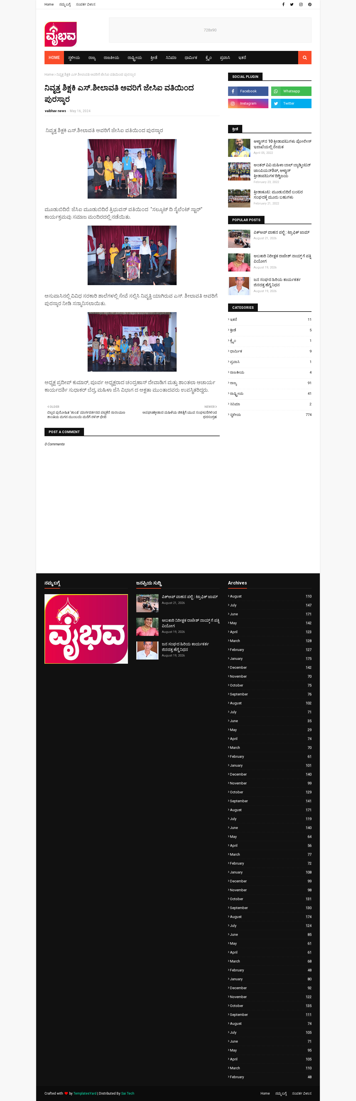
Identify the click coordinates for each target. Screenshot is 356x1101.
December (271, 667)
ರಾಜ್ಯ (271, 383)
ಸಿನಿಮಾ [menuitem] (171, 57)
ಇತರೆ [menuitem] (242, 57)
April (271, 632)
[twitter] (292, 4)
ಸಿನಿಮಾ (271, 404)
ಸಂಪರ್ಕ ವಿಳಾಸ (85, 4)
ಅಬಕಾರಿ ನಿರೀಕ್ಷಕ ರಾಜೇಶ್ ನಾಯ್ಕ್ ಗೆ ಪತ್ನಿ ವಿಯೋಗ (282, 259)
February (271, 650)
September (271, 694)
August (271, 596)
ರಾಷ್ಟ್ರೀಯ (271, 393)
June (271, 614)
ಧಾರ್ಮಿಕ (271, 351)
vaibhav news (55, 111)
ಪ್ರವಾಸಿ (271, 362)
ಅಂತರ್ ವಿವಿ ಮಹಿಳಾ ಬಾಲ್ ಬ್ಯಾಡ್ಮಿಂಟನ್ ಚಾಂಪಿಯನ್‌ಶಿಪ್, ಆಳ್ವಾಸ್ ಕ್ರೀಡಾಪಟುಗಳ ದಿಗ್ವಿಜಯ (282, 170)
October (271, 685)
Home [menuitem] (54, 57)
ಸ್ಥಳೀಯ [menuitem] (74, 57)
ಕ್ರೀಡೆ (271, 330)
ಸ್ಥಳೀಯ (271, 415)
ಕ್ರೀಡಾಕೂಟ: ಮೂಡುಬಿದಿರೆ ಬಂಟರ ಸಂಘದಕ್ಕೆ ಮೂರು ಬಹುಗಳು (278, 195)
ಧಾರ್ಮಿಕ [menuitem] (191, 57)
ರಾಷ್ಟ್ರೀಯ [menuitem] (135, 57)
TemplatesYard (85, 1093)
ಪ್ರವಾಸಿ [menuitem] (225, 57)
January (271, 658)
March (271, 641)
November (271, 676)
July (271, 605)
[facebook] (283, 4)
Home (49, 4)
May (271, 623)
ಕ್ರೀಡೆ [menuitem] (153, 57)
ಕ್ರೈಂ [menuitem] (209, 57)
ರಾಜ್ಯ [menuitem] (91, 57)
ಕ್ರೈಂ (271, 341)
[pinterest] (309, 4)
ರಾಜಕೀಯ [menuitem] (111, 57)
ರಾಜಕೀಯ (271, 372)
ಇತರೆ (271, 319)
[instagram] (301, 4)
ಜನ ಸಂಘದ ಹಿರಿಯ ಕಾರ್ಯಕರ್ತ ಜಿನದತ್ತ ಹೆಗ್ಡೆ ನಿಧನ (277, 282)
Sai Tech (127, 1093)
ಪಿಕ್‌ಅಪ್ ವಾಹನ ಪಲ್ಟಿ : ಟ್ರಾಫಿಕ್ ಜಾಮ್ (282, 232)
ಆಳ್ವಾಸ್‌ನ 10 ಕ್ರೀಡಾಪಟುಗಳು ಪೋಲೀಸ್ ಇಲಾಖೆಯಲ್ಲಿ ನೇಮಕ (283, 144)
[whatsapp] (291, 91)
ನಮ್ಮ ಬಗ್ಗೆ (64, 4)
